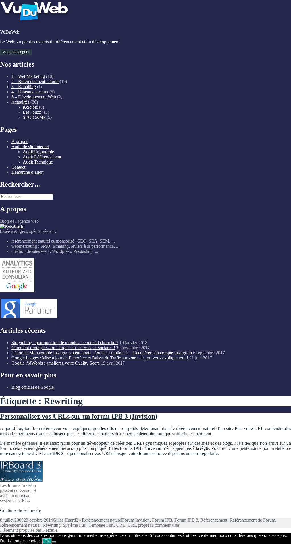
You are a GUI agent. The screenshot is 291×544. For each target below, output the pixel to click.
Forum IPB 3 (186, 520)
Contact (18, 167)
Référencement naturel (20, 525)
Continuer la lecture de (20, 510)
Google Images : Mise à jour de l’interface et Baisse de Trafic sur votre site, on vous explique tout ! (99, 357)
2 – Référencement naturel (35, 81)
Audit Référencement (42, 156)
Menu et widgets (15, 52)
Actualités (20, 102)
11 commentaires (164, 525)
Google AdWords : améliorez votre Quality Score (55, 363)
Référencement (213, 520)
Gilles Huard (64, 520)
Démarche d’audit (27, 172)
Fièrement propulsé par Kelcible (28, 530)
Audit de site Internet (30, 146)
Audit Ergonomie (38, 151)
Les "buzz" (33, 112)
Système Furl (74, 525)
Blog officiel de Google (32, 387)
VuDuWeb (9, 32)
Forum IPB (162, 520)
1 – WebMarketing (28, 76)
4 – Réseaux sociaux (29, 91)
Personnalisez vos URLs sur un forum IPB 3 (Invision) (78, 416)
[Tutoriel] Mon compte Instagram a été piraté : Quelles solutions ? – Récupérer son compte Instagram (101, 352)
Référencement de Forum (252, 520)
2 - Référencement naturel (99, 520)
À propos (19, 141)
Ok (47, 541)
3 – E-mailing (23, 86)
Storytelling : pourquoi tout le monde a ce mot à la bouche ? (64, 342)
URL (120, 525)
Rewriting (52, 525)
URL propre (138, 525)
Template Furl (101, 525)
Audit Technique (38, 162)
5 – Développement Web (33, 96)
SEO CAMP (34, 117)
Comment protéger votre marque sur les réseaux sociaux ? (63, 347)
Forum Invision (136, 520)
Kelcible (30, 107)
